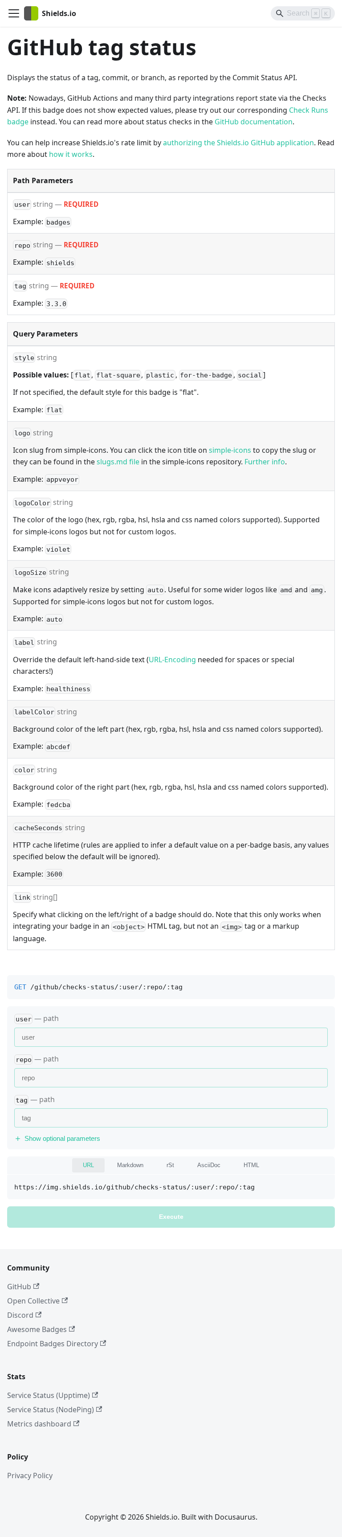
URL (88, 1165)
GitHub (19, 1286)
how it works (71, 154)
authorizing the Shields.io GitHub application (238, 143)
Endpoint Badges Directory (52, 1343)
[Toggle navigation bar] (13, 13)
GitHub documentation (254, 122)
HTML (251, 1165)
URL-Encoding (172, 659)
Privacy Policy (30, 1475)
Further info (264, 462)
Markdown (130, 1165)
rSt (170, 1165)
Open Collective (33, 1301)
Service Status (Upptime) (48, 1395)
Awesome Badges (37, 1329)
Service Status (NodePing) (50, 1409)
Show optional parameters (62, 1138)
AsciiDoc (208, 1165)
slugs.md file (118, 462)
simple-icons (230, 450)
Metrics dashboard (39, 1424)
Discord (20, 1315)
